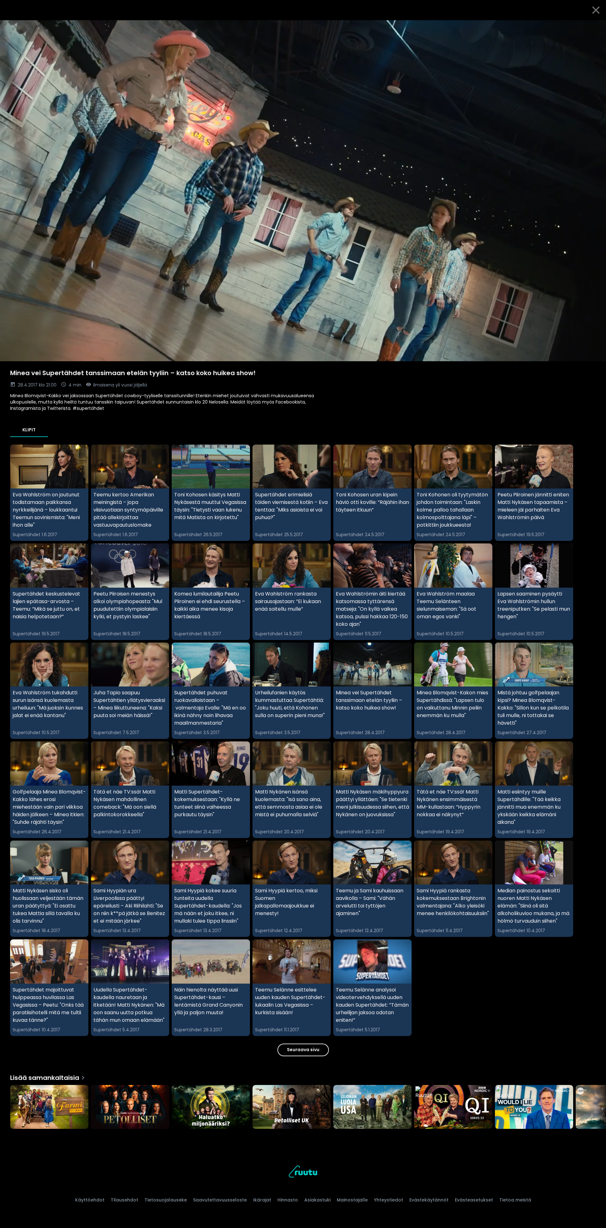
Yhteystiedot (388, 1200)
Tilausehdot (124, 1200)
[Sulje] (596, 10)
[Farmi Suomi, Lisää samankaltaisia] (49, 1107)
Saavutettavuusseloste (220, 1200)
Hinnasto (287, 1200)
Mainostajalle (352, 1200)
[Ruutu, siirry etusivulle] (303, 1172)
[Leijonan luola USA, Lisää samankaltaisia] (372, 1107)
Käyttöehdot (89, 1200)
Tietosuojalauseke (166, 1200)
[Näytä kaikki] (303, 1105)
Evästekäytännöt (429, 1200)
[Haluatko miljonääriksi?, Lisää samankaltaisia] (211, 1107)
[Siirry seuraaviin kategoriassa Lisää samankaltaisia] (596, 1107)
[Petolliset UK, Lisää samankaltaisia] (291, 1107)
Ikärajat (262, 1200)
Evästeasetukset (474, 1200)
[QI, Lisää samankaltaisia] (453, 1107)
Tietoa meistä (515, 1200)
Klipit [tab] (29, 430)
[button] (303, 190)
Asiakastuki (317, 1200)
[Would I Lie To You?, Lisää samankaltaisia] (534, 1107)
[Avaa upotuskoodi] (594, 27)
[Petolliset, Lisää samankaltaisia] (130, 1107)
